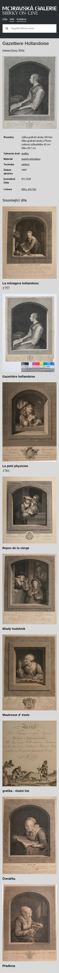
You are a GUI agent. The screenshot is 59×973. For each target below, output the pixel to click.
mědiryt (25, 164)
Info (12, 19)
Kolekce (21, 19)
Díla (4, 19)
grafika (25, 153)
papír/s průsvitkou (30, 159)
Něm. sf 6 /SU (28, 189)
